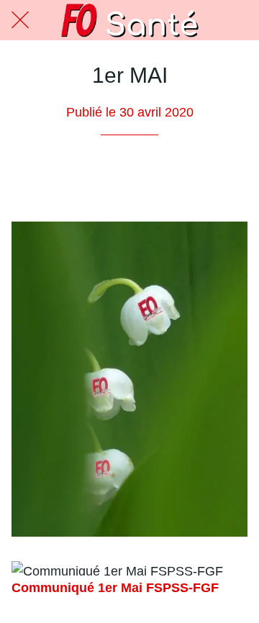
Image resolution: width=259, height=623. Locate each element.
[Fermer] (20, 20)
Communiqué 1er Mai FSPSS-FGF (115, 588)
